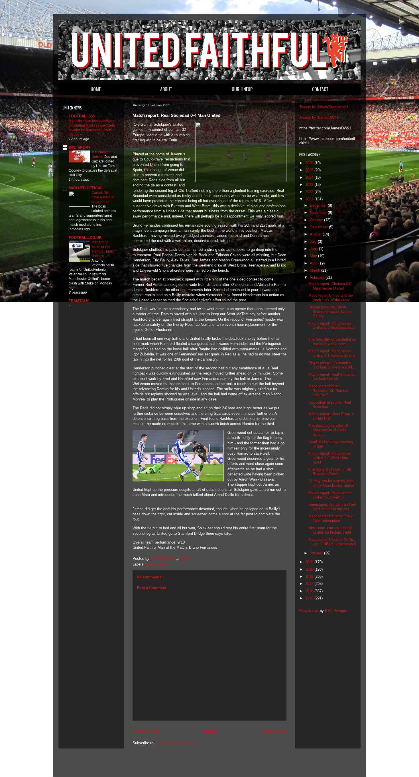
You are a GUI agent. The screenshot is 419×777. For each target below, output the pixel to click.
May (314, 256)
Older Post (274, 731)
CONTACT (320, 89)
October (317, 220)
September (319, 227)
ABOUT (166, 89)
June (314, 249)
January (317, 553)
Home (210, 731)
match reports (157, 564)
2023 (309, 184)
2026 (309, 163)
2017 (309, 583)
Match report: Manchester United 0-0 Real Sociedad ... (331, 327)
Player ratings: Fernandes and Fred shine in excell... (331, 365)
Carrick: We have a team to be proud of (102, 197)
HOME (96, 89)
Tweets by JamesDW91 (318, 117)
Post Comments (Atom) (175, 743)
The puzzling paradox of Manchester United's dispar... (328, 429)
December (319, 205)
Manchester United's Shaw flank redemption (330, 518)
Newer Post (146, 731)
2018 (309, 576)
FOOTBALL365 (82, 116)
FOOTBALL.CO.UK (85, 237)
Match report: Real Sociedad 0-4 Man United (331, 376)
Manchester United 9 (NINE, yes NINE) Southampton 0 (332, 541)
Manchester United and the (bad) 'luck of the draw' (330, 297)
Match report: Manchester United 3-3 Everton (329, 495)
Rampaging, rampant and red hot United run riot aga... (332, 506)
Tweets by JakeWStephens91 (323, 107)
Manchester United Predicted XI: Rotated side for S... (328, 390)
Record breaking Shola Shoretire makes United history (329, 311)
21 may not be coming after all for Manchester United (331, 483)
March (315, 270)
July (314, 241)
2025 (309, 170)
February (318, 277)
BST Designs (336, 611)
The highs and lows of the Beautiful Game (329, 471)
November (319, 212)
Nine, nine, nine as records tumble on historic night (330, 530)
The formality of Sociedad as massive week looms (332, 341)
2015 (309, 598)
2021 (309, 199)
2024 (309, 177)
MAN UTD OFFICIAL (86, 188)
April (314, 263)
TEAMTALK (79, 301)
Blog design (309, 611)
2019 (309, 569)
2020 (309, 562)
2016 (309, 591)
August (316, 234)
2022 (309, 192)
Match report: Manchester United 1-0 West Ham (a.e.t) (329, 457)
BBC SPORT (79, 147)
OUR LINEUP (242, 89)
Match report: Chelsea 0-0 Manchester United (329, 286)
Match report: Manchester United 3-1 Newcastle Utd (331, 353)
